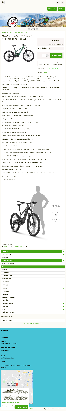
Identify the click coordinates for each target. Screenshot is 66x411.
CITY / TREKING (8, 264)
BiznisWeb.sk (60, 409)
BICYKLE (6, 247)
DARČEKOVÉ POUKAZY (9, 312)
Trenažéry (5, 300)
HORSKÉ (4, 270)
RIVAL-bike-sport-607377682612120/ (33, 323)
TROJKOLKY (5, 291)
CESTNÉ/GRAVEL (7, 276)
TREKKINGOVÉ (6, 279)
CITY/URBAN (6, 285)
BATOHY (4, 309)
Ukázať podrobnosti (7, 406)
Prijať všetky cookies (21, 407)
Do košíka (57, 55)
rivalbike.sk (4, 337)
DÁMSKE (4, 288)
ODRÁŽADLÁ (5, 258)
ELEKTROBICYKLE (18, 247)
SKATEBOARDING (7, 303)
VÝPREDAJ (5, 294)
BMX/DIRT (5, 282)
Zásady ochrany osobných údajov (11, 402)
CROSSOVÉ (5, 273)
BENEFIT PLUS (7, 320)
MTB (29, 247)
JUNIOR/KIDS (6, 255)
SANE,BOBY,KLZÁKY (8, 297)
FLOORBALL (5, 306)
